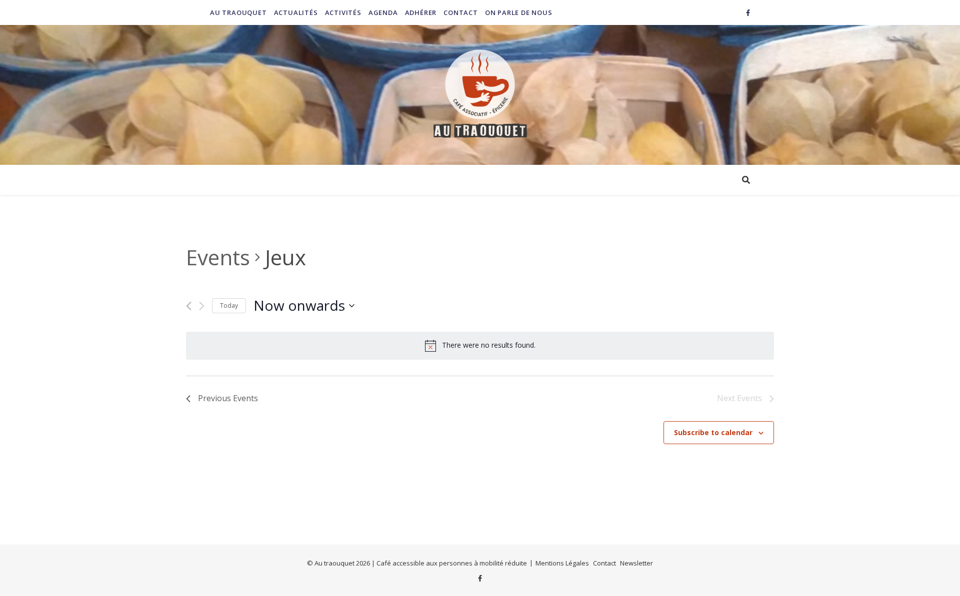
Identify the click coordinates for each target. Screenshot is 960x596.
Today (229, 305)
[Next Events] (201, 306)
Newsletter (636, 563)
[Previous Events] (189, 306)
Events (218, 257)
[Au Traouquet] (480, 95)
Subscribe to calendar (713, 432)
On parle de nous (518, 12)
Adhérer (421, 12)
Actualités (296, 12)
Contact (461, 12)
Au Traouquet (238, 12)
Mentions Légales (562, 563)
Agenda (383, 12)
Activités (343, 12)
